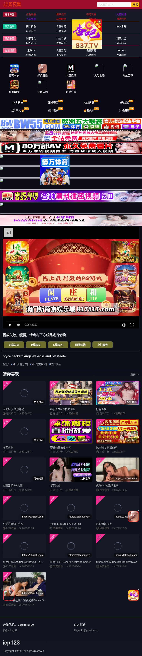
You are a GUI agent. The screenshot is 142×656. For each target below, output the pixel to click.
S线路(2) (14, 344)
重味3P (31, 50)
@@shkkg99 (10, 630)
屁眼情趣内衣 (104, 523)
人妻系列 (61, 50)
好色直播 (101, 409)
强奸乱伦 (91, 38)
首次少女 (61, 55)
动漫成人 (121, 42)
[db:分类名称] (39, 364)
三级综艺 (91, 42)
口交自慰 (61, 38)
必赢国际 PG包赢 (12, 485)
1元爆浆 (124, 102)
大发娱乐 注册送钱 (13, 409)
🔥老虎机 (88, 110)
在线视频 (9, 50)
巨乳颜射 (121, 55)
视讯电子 (53, 110)
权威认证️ (89, 102)
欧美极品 (55, 364)
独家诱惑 (31, 55)
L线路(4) (58, 344)
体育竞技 (18, 102)
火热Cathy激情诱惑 (107, 485)
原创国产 (31, 30)
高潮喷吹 (91, 55)
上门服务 (102, 344)
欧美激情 (91, 30)
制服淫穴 (31, 38)
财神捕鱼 (124, 110)
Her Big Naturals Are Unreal (65, 523)
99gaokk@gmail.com (86, 630)
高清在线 (9, 26)
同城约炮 (80, 344)
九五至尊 (8, 447)
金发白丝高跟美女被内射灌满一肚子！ (25, 561)
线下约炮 (55, 485)
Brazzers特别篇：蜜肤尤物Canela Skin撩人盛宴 (30, 600)
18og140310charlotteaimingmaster (70, 561)
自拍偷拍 (91, 26)
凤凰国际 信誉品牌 (106, 447)
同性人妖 (31, 42)
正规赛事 (53, 102)
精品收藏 (9, 38)
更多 (133, 374)
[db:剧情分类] (20, 364)
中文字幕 (121, 26)
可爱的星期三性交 (13, 523)
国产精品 (31, 26)
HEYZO (121, 50)
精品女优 (121, 38)
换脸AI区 (61, 42)
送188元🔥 (17, 110)
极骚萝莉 (91, 50)
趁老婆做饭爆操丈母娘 (62, 409)
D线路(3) (36, 344)
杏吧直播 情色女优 (60, 447)
